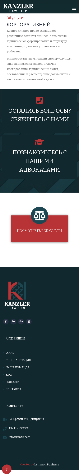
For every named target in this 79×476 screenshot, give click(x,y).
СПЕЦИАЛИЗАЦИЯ (18, 360)
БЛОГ (9, 374)
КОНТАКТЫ (13, 389)
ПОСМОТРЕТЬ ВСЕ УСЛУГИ (39, 230)
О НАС (10, 352)
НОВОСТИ (12, 382)
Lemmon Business (46, 464)
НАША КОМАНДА (17, 367)
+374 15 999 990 (19, 428)
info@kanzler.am (19, 437)
